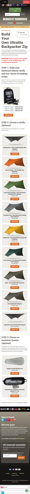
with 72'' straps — (14, 109)
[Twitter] (2, 420)
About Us (14, 473)
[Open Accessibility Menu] (26, 490)
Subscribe (21, 457)
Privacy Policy (15, 475)
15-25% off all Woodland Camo (15, 26)
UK (19, 5)
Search (22, 14)
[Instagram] (15, 420)
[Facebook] (6, 420)
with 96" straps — (14, 110)
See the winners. (20, 438)
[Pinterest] (9, 420)
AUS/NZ (25, 5)
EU (15, 5)
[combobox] (15, 487)
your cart (13, 402)
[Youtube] (12, 420)
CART (27, 2)
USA (5, 5)
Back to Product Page (5, 30)
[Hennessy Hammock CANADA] (15, 19)
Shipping (21, 473)
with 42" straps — (14, 107)
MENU (5, 2)
